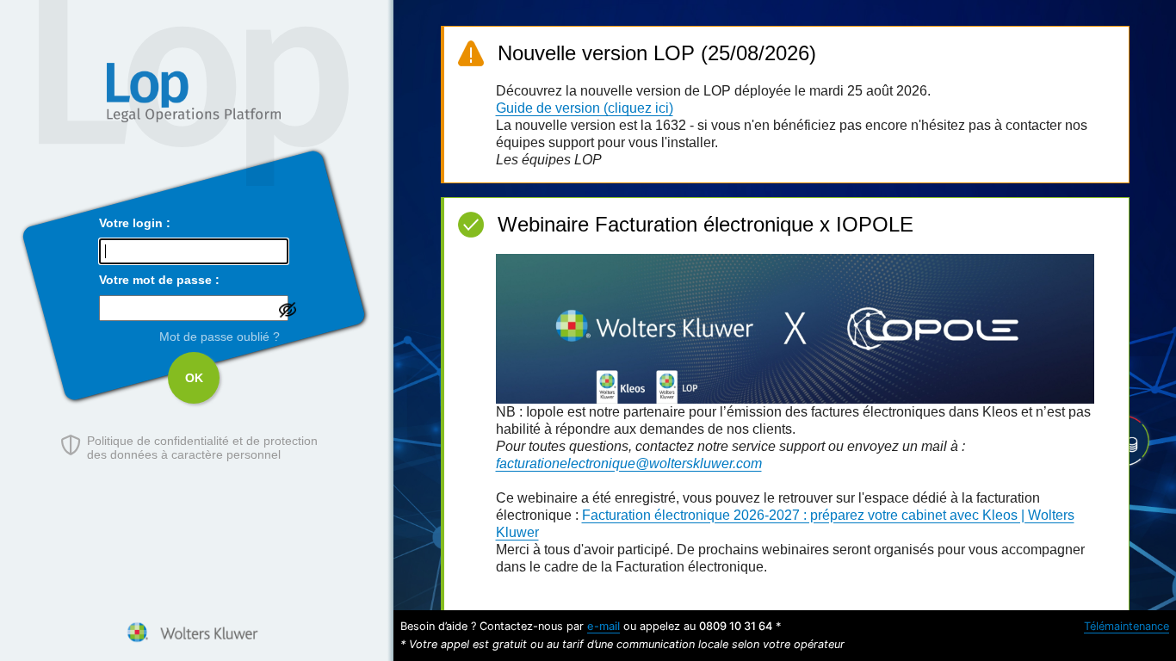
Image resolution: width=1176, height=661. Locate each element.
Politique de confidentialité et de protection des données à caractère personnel (202, 447)
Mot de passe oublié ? (219, 336)
